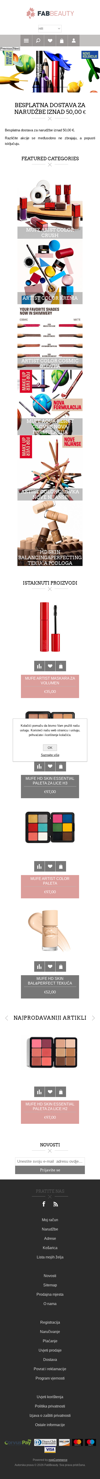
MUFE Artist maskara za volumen (50, 680)
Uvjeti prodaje (50, 1350)
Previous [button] (7, 1018)
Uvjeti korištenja (50, 1397)
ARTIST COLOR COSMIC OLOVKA (50, 363)
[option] (50, 71)
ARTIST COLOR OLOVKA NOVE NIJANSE (50, 494)
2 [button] (45, 87)
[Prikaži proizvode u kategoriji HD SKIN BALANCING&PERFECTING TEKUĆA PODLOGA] (50, 533)
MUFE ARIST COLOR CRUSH (50, 232)
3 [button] (54, 87)
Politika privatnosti (50, 1406)
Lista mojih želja (50, 1257)
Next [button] (93, 1018)
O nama (50, 1304)
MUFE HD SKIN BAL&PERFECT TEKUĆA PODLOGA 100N (50, 981)
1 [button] (36, 87)
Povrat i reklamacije (50, 1369)
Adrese (50, 1238)
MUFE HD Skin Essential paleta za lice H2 (50, 1106)
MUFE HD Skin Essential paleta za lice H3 (50, 781)
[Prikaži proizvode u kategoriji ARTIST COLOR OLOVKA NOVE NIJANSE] (50, 468)
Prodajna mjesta (50, 1294)
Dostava (50, 1360)
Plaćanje (50, 1341)
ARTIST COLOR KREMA (50, 298)
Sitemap (50, 1285)
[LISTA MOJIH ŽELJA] (50, 40)
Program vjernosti (50, 1378)
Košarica (62, 40)
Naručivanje (50, 1332)
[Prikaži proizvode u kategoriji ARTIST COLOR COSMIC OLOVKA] (50, 337)
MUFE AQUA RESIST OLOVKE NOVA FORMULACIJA (50, 426)
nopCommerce (58, 1460)
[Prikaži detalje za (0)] (50, 636)
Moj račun (50, 1220)
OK (50, 748)
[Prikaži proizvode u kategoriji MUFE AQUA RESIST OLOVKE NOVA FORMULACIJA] (50, 402)
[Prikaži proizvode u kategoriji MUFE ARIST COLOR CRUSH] (50, 206)
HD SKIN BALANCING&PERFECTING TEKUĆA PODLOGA (50, 557)
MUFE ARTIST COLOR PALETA (50, 881)
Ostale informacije (50, 1425)
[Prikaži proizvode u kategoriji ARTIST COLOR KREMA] (50, 271)
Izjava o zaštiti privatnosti (50, 1416)
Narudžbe (50, 1229)
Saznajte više (50, 755)
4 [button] (64, 87)
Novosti (50, 1276)
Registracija (50, 1322)
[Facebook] (44, 1204)
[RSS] (55, 1204)
